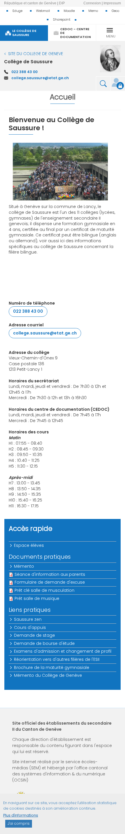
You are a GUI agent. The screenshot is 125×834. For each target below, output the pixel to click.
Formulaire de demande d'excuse (50, 582)
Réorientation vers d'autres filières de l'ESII (57, 659)
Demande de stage (35, 635)
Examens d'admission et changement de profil (63, 651)
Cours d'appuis (30, 627)
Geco (115, 10)
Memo (93, 10)
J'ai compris (19, 823)
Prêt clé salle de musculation (44, 590)
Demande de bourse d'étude (45, 643)
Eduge (17, 10)
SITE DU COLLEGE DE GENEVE (35, 54)
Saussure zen (28, 619)
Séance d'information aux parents (50, 574)
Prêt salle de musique (37, 598)
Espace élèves (29, 545)
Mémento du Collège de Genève (48, 675)
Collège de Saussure (28, 62)
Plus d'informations (20, 815)
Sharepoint (61, 19)
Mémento (24, 566)
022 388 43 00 (24, 71)
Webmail (43, 10)
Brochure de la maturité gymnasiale (52, 667)
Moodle (69, 10)
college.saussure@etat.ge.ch (40, 77)
